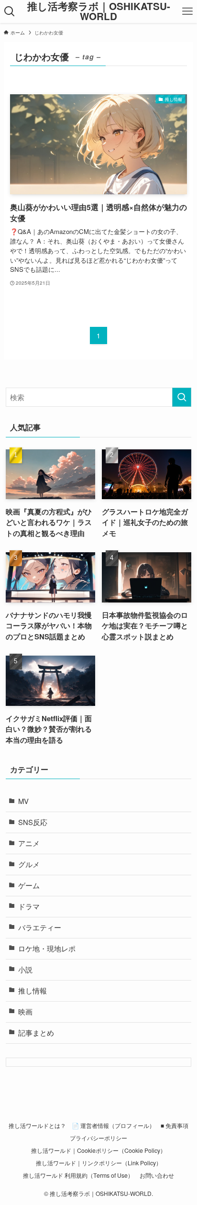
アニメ (29, 843)
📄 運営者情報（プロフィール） (113, 1125)
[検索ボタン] (9, 11)
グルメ (29, 864)
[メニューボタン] (187, 11)
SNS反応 (32, 822)
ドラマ (29, 906)
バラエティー (39, 927)
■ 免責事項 (174, 1125)
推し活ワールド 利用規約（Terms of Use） (78, 1175)
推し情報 (32, 990)
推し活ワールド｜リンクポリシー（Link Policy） (99, 1163)
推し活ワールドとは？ (37, 1125)
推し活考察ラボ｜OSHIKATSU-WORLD (98, 11)
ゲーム (29, 885)
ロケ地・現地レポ (47, 948)
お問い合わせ (157, 1175)
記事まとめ (36, 1032)
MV (23, 801)
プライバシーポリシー (98, 1138)
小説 (25, 969)
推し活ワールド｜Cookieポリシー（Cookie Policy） (98, 1150)
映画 (25, 1011)
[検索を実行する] (181, 397)
